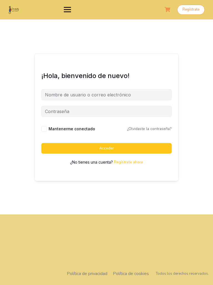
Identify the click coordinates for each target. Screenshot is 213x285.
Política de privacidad (87, 274)
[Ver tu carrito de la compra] (168, 9)
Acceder (106, 148)
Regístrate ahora (128, 162)
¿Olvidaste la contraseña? (149, 128)
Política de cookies (131, 274)
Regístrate (190, 9)
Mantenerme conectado (72, 128)
